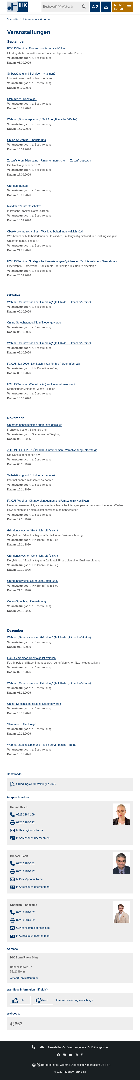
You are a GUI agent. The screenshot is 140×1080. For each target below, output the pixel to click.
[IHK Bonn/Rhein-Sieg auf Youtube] (70, 1054)
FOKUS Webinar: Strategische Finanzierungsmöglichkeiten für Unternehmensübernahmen (62, 261)
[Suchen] (84, 7)
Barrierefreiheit (50, 1064)
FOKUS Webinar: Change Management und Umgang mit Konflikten (48, 500)
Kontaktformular (28, 978)
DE (102, 1064)
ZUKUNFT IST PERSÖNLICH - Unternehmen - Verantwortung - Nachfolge (52, 450)
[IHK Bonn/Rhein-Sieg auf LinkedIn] (64, 1054)
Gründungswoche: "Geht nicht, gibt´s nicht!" (33, 530)
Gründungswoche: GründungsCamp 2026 (32, 580)
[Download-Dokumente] (106, 7)
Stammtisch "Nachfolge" (22, 99)
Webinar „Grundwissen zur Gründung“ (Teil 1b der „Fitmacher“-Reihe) (49, 343)
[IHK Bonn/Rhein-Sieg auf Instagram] (76, 1054)
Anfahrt (14, 978)
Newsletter (54, 1047)
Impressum (93, 1064)
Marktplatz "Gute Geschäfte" (24, 206)
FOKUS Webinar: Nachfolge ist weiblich (31, 658)
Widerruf (65, 1064)
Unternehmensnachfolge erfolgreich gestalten (34, 424)
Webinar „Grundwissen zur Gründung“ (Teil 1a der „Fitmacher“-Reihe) (49, 302)
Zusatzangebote (76, 1047)
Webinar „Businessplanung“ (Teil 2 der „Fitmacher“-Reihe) (42, 119)
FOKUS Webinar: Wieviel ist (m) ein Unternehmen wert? (41, 384)
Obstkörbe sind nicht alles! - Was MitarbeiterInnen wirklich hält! (45, 231)
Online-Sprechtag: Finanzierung (26, 140)
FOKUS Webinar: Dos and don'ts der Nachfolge (36, 48)
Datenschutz (78, 1064)
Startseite (12, 19)
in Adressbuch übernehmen (33, 838)
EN (108, 1064)
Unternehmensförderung (36, 19)
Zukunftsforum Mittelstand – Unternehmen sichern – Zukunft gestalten (49, 160)
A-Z (95, 6)
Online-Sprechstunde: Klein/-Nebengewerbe (34, 322)
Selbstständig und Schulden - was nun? (31, 73)
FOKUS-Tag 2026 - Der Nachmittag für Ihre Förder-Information (44, 363)
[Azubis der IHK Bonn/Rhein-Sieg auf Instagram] (82, 1054)
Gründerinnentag (17, 185)
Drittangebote (99, 1047)
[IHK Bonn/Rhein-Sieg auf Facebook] (58, 1054)
